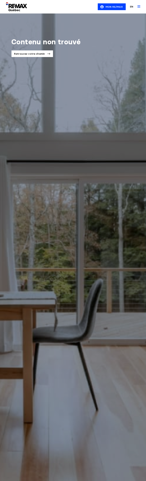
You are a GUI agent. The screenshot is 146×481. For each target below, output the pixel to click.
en (131, 6)
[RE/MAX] (14, 6)
